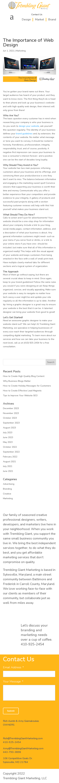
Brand (52, 19)
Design (26, 19)
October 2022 (10, 446)
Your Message (13, 681)
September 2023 (11, 422)
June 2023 (8, 437)
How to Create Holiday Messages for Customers (27, 385)
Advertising (8, 484)
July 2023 (7, 432)
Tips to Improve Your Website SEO (20, 395)
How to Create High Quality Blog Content (23, 376)
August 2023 (9, 427)
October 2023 (10, 417)
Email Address (13, 667)
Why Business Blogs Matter (17, 381)
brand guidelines (24, 133)
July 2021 (7, 466)
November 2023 (11, 413)
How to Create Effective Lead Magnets (22, 390)
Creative (7, 493)
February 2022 (10, 456)
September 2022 (11, 451)
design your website (29, 126)
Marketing (21, 50)
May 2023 (8, 442)
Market (39, 19)
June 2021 (8, 471)
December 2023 (11, 408)
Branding (7, 488)
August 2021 (9, 461)
